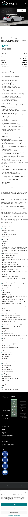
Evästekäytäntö (10, 515)
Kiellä (14, 508)
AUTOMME (23, 403)
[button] (26, 492)
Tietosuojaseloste (17, 515)
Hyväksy (14, 504)
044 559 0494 (5, 433)
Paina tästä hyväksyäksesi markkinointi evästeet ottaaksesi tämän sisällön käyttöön (14, 408)
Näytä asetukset (14, 512)
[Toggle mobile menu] (25, 4)
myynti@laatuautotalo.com (7, 449)
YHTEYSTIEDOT (23, 418)
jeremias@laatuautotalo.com (8, 444)
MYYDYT (22, 406)
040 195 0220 (5, 442)
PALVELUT (23, 415)
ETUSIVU (22, 400)
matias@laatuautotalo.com (7, 435)
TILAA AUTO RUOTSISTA (23, 410)
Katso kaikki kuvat (21, 10)
